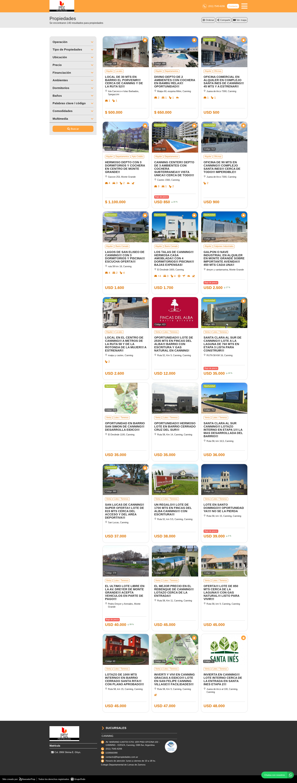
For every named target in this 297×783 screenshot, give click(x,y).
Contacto (233, 6)
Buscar (75, 128)
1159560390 (111, 752)
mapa (243, 20)
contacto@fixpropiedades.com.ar (122, 757)
